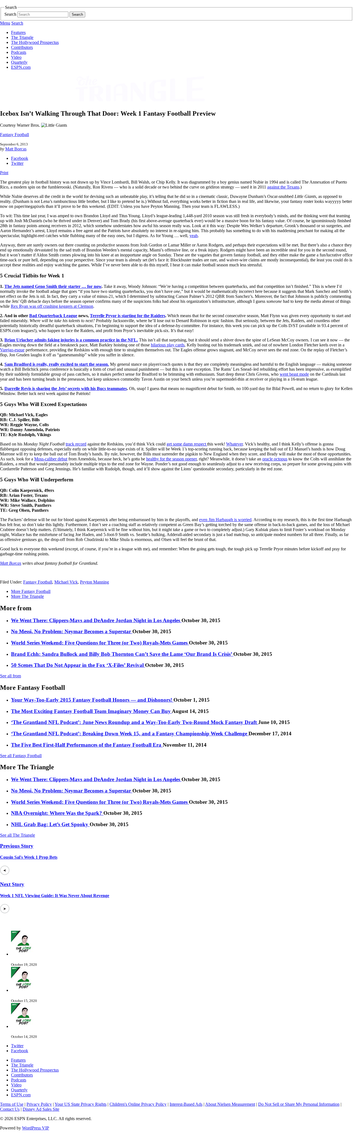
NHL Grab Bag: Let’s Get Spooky (50, 824)
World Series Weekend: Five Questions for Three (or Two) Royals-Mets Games (100, 643)
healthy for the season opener (171, 459)
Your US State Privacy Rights (80, 1104)
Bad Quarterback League (53, 315)
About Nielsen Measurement (230, 1104)
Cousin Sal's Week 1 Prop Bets (28, 857)
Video (16, 57)
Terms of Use (11, 1104)
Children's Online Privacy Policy (138, 1104)
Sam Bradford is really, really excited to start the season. (56, 364)
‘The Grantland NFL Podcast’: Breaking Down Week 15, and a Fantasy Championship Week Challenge (129, 733)
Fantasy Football (14, 134)
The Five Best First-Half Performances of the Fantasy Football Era (87, 745)
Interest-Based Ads (186, 1104)
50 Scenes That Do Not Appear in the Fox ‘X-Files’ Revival (78, 665)
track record (76, 444)
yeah (193, 235)
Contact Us (10, 1109)
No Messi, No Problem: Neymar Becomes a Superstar (71, 631)
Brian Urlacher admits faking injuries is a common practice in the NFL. (71, 340)
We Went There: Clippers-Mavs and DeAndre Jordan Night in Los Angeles (96, 620)
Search (10, 14)
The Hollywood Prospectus (35, 42)
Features (18, 32)
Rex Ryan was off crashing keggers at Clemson (52, 306)
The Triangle (22, 37)
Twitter (17, 163)
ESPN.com (21, 67)
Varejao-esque (12, 350)
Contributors (22, 47)
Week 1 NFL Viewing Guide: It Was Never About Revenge (54, 895)
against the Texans (283, 187)
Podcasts (18, 52)
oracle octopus (274, 459)
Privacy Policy (39, 1104)
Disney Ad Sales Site (41, 1109)
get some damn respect (187, 444)
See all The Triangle (17, 835)
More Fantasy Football (30, 591)
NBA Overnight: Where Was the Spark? (57, 813)
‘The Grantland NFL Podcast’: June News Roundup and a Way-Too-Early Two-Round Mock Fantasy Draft (134, 722)
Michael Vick (66, 582)
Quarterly (19, 62)
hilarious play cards (167, 345)
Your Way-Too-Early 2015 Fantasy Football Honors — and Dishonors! (92, 700)
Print (4, 172)
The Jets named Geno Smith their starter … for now (52, 286)
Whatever (234, 444)
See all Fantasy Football (21, 755)
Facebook (19, 158)
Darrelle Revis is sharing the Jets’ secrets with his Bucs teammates (65, 388)
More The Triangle (27, 596)
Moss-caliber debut (50, 459)
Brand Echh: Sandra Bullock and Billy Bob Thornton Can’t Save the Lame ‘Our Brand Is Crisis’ (122, 654)
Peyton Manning (94, 582)
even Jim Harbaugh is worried (225, 519)
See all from (10, 675)
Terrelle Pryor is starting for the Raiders (127, 315)
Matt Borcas (15, 149)
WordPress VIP (35, 1128)
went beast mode (294, 374)
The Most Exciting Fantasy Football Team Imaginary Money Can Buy (91, 711)
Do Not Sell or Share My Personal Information (298, 1104)
